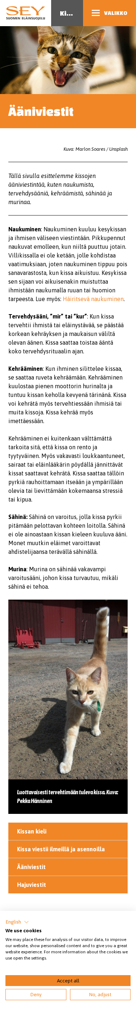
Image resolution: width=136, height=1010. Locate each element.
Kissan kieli (31, 831)
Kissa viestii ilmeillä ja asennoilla (61, 849)
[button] (17, 922)
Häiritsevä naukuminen (93, 299)
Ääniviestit (31, 867)
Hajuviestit (31, 884)
